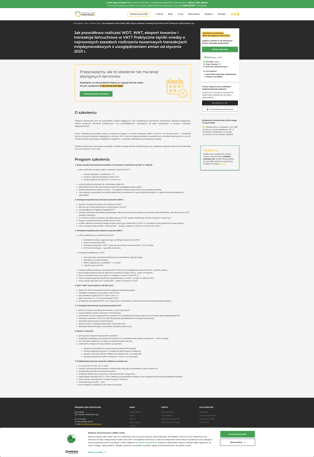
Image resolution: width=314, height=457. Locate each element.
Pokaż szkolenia (220, 49)
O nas (180, 14)
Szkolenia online (95, 23)
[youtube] (238, 14)
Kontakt (222, 14)
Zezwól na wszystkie (237, 434)
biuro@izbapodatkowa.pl (91, 424)
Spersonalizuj (236, 442)
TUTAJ (222, 163)
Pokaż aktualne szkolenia (96, 94)
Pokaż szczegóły (95, 452)
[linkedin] (235, 14)
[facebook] (232, 14)
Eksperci (209, 14)
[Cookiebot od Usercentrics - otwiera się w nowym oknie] (72, 452)
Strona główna (78, 23)
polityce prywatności (147, 442)
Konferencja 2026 (139, 14)
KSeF (170, 14)
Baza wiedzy (194, 14)
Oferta (160, 14)
